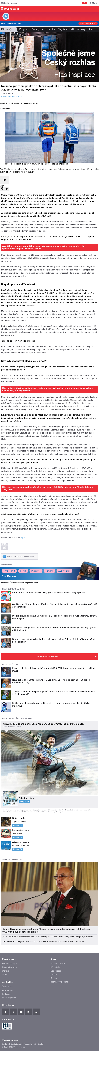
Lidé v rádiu (55, 971)
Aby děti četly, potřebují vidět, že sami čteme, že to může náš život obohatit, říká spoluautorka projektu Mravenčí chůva (43, 247)
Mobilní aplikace (9, 997)
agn (23, 538)
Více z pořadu (10, 665)
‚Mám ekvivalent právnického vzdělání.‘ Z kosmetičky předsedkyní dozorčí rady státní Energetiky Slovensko (47, 937)
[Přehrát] (4, 180)
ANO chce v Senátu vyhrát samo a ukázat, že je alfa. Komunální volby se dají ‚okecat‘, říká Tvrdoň (43, 942)
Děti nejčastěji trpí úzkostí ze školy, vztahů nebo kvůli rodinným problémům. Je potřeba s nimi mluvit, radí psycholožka (47, 389)
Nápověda (55, 967)
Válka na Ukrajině (9, 963)
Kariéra (53, 974)
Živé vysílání (63, 571)
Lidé (71, 29)
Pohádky (35, 571)
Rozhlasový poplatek (59, 982)
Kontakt (53, 978)
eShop (5, 974)
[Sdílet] (6, 189)
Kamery (81, 29)
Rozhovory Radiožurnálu (12, 97)
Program (24, 29)
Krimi (22, 571)
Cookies (5, 1044)
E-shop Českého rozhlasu (17, 718)
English (41, 1044)
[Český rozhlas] (9, 3)
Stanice (5, 971)
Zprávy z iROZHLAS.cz (14, 859)
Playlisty (62, 29)
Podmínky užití (30, 1044)
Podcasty (6, 994)
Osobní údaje (16, 1044)
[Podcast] (2, 189)
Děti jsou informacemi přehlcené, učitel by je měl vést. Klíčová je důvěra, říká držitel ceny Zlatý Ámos (47, 488)
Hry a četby (8, 571)
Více (91, 29)
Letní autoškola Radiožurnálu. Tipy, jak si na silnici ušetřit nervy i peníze (48, 592)
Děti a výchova (9, 29)
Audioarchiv (48, 29)
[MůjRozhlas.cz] (5, 109)
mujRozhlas (6, 565)
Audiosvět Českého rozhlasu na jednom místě (19, 583)
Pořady (36, 29)
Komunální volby (9, 967)
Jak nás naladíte (57, 963)
